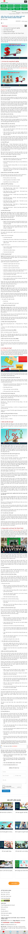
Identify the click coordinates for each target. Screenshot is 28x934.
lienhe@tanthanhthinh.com (12, 764)
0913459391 (17, 922)
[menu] (26, 26)
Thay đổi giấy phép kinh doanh (8, 905)
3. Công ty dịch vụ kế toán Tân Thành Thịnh (13, 33)
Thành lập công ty (5, 915)
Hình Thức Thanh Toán (6, 896)
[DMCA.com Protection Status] (5, 900)
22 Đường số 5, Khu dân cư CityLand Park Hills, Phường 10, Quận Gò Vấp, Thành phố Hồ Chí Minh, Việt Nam (13, 928)
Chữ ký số (3, 909)
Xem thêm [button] (14, 883)
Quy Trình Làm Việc (5, 892)
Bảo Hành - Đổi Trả (5, 894)
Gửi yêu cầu (6, 790)
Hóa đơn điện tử (4, 911)
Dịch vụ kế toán (4, 907)
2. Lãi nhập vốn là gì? (8, 29)
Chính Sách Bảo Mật (5, 898)
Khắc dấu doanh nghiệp (6, 913)
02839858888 (6, 922)
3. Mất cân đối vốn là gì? (8, 31)
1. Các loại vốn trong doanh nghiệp (11, 28)
